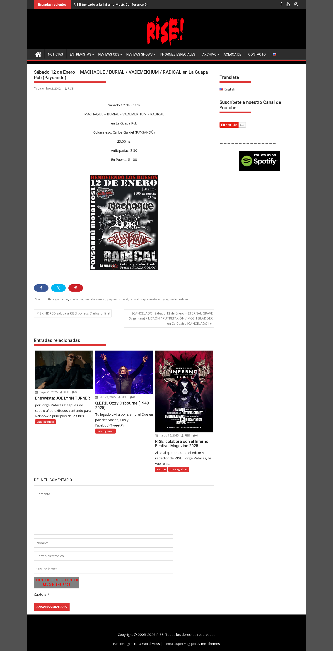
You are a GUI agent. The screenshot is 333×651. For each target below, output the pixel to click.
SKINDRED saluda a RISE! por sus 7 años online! (75, 313)
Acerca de (232, 54)
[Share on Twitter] (58, 288)
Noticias (55, 54)
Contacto (257, 54)
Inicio (41, 299)
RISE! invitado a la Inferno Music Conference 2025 (113, 4)
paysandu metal (117, 299)
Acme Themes (209, 643)
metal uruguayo (95, 299)
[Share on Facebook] (41, 288)
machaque (77, 299)
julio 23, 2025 (107, 397)
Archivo (209, 54)
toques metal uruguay (154, 299)
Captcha (40, 594)
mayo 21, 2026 (48, 392)
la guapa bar (60, 299)
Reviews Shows (139, 54)
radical (134, 299)
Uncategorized (45, 421)
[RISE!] (166, 46)
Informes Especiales (177, 54)
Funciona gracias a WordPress (136, 643)
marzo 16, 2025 (168, 435)
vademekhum (179, 299)
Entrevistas (80, 54)
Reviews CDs (108, 54)
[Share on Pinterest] (75, 288)
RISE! (71, 88)
